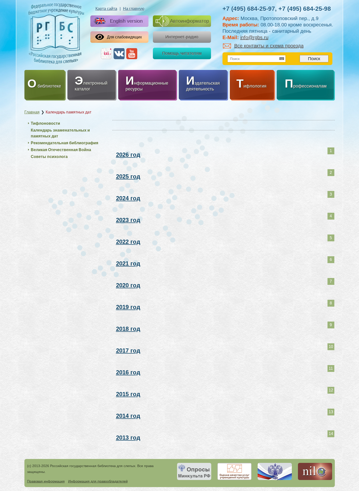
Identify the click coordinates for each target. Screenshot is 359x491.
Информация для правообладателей (98, 481)
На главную (133, 9)
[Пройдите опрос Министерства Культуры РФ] (194, 471)
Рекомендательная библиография (64, 143)
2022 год (128, 241)
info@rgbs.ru (254, 37)
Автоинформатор (189, 21)
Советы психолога (49, 157)
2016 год (128, 372)
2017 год (128, 350)
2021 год (128, 263)
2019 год (128, 307)
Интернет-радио (181, 36)
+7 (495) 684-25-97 (248, 8)
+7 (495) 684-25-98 (304, 8)
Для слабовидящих (124, 37)
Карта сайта (106, 9)
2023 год (128, 220)
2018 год (128, 328)
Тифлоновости (45, 123)
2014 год (128, 416)
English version (126, 21)
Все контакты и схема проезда (269, 45)
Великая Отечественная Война (61, 150)
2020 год (128, 285)
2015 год (128, 394)
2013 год (128, 437)
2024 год (128, 198)
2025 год (128, 176)
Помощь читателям (181, 53)
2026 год (128, 154)
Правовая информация (46, 481)
